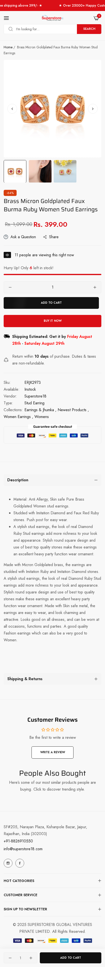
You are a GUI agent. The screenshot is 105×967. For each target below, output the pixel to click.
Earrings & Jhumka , (40, 410)
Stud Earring (34, 403)
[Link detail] (8, 863)
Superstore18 (35, 396)
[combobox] (52, 29)
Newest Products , (73, 410)
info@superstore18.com (23, 849)
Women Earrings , (18, 416)
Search (89, 29)
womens (41, 416)
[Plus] (95, 287)
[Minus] (10, 287)
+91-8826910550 (18, 841)
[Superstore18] (52, 18)
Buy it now (53, 321)
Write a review (52, 752)
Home (8, 47)
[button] (93, 109)
